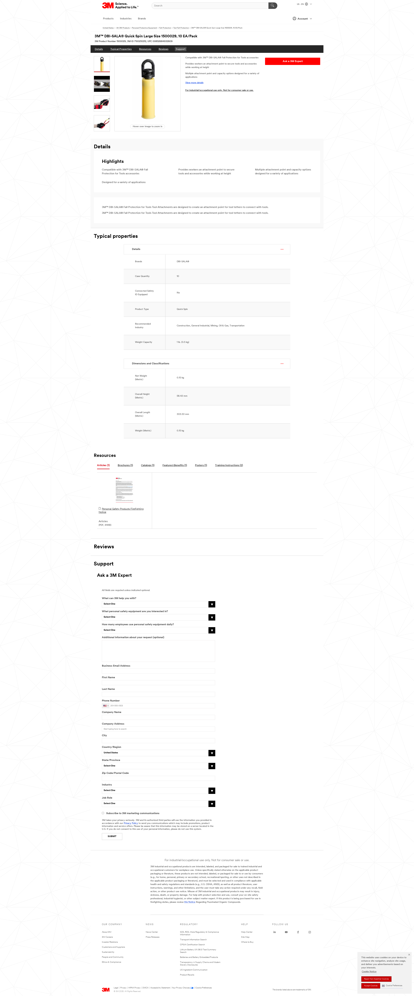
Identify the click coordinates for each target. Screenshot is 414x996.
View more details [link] (194, 83)
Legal (116, 988)
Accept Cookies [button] (370, 986)
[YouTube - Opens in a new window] (286, 932)
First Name (108, 677)
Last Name (108, 689)
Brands (142, 18)
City (104, 735)
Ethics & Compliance (111, 962)
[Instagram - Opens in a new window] (309, 932)
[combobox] (105, 705)
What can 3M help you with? (119, 598)
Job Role (107, 798)
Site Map (245, 937)
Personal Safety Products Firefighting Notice (121, 511)
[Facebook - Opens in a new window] (298, 932)
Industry (107, 785)
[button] (392, 985)
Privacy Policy (131, 823)
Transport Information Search (193, 940)
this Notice (189, 902)
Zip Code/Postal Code (115, 773)
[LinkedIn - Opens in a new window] (274, 932)
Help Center (246, 932)
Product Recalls (187, 975)
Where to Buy (247, 942)
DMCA (145, 988)
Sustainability (108, 952)
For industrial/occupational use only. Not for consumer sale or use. (219, 90)
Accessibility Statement (160, 988)
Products (108, 18)
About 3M (106, 932)
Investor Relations (110, 942)
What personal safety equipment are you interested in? (135, 611)
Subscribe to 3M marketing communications (132, 813)
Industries (125, 18)
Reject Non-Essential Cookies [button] (376, 979)
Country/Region (111, 747)
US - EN (300, 4)
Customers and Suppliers (113, 947)
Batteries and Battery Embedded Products (199, 957)
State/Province (111, 760)
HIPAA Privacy (134, 988)
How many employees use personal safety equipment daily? (138, 624)
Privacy (123, 988)
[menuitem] (99, 49)
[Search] (272, 5)
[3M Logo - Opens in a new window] (120, 5)
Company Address (113, 724)
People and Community (113, 957)
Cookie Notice (369, 971)
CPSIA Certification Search (192, 945)
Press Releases (152, 937)
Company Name (111, 712)
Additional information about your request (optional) (133, 637)
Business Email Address (116, 666)
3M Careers (107, 937)
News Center (152, 932)
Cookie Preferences (203, 988)
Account (302, 19)
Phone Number (111, 701)
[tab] (103, 465)
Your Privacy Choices (181, 988)
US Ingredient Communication (193, 970)
